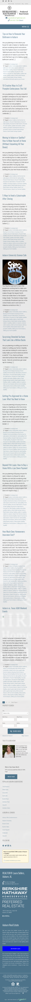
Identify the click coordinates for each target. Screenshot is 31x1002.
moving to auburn (12, 183)
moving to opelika (21, 183)
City (3, 710)
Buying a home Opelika (13, 570)
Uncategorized (14, 64)
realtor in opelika (19, 241)
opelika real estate (16, 125)
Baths (18, 723)
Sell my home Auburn (18, 243)
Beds (3, 723)
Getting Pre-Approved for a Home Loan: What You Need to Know (15, 397)
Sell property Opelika (19, 386)
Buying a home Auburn (9, 232)
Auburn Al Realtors (14, 566)
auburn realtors (23, 66)
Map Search (25, 736)
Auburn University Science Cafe (14, 255)
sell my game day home (9, 691)
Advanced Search (7, 736)
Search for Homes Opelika (18, 189)
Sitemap (11, 977)
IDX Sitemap (16, 977)
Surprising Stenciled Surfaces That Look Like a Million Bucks (14, 338)
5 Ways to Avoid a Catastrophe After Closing (14, 197)
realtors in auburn (7, 243)
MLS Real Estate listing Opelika (15, 583)
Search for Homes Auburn (20, 447)
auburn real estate (13, 66)
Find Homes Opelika (21, 573)
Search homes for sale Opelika (18, 451)
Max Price (19, 717)
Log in (6, 999)
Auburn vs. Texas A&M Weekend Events (14, 609)
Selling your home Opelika (10, 249)
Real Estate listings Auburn (18, 185)
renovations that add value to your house (13, 79)
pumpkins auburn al (8, 129)
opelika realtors (11, 75)
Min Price (4, 717)
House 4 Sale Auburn (18, 69)
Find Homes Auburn (12, 434)
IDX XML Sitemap (23, 977)
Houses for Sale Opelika (13, 73)
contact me (7, 963)
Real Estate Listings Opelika (14, 77)
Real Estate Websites (12, 999)
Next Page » (14, 702)
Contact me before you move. (13, 860)
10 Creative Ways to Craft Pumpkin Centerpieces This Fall (14, 87)
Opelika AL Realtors (8, 585)
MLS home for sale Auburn (14, 579)
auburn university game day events (12, 668)
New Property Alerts (15, 949)
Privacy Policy (6, 977)
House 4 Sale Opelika (8, 71)
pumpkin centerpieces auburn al (16, 127)
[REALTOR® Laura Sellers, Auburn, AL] (15, 10)
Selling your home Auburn (18, 247)
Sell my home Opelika (20, 384)
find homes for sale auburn (14, 372)
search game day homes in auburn (16, 689)
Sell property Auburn (18, 245)
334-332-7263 (14, 20)
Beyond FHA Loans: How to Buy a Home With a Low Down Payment (14, 466)
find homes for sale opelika (17, 178)
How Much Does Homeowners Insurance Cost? (13, 533)
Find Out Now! (11, 777)
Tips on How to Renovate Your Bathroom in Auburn (13, 35)
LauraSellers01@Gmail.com (16, 18)
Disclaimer (7, 979)
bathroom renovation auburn (10, 68)
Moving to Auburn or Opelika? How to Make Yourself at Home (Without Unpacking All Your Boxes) (14, 142)
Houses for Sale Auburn (16, 123)
